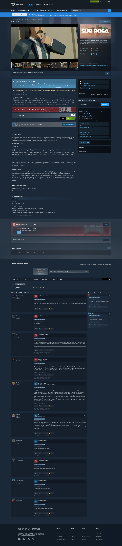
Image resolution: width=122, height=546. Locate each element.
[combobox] (89, 10)
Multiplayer (82, 65)
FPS (87, 65)
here (38, 252)
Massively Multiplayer (94, 111)
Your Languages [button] (19, 284)
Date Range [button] (44, 279)
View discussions (84, 134)
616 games (18, 416)
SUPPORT (52, 4)
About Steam (60, 531)
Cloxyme (18, 414)
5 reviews (17, 461)
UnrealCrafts (19, 500)
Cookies (84, 539)
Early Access (100, 65)
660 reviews (18, 483)
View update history (84, 130)
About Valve (74, 531)
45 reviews (18, 298)
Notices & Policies (86, 536)
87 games (18, 384)
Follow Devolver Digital (27, 228)
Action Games (20, 19)
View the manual (84, 127)
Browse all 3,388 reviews (49, 521)
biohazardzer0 (19, 460)
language (107, 1)
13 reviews (18, 318)
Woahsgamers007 (20, 480)
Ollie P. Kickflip (19, 382)
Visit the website (84, 123)
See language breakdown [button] (86, 264)
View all (108, 247)
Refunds (84, 542)
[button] (14, 10)
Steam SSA (59, 533)
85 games (18, 317)
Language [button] (35, 279)
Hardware (73, 536)
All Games (13, 19)
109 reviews (18, 417)
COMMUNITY (38, 4)
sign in (101, 1)
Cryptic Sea (94, 53)
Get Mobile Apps (100, 533)
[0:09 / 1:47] (44, 43)
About (45, 4)
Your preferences (107, 264)
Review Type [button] (15, 279)
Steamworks (59, 536)
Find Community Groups (85, 136)
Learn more (58, 87)
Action (90, 65)
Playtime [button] (53, 279)
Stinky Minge (19, 440)
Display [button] (60, 279)
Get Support (99, 536)
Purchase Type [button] (25, 279)
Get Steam (98, 531)
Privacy (83, 531)
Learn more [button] (105, 104)
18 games (18, 441)
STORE (30, 4)
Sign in (14, 72)
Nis (16, 315)
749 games (18, 481)
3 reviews (17, 337)
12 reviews (18, 385)
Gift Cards (59, 542)
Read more (72, 103)
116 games (18, 335)
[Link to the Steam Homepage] (17, 5)
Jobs (72, 533)
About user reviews (97, 264)
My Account (99, 539)
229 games (18, 297)
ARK (17, 334)
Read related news (84, 132)
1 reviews (17, 501)
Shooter (94, 65)
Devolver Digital (95, 54)
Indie (105, 65)
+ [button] (107, 65)
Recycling (73, 539)
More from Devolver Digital (27, 224)
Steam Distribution (61, 539)
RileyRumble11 (19, 295)
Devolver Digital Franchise (30, 19)
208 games (18, 360)
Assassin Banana (20, 358)
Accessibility (85, 533)
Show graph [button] (105, 279)
